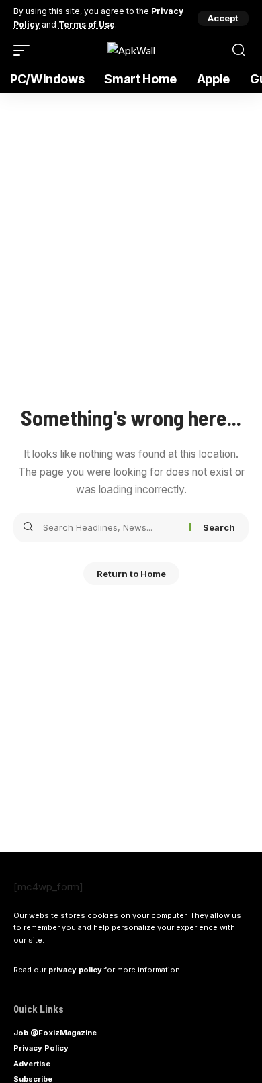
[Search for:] (111, 527)
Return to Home (131, 573)
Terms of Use (86, 24)
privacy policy (75, 969)
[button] (223, 18)
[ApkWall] (131, 51)
